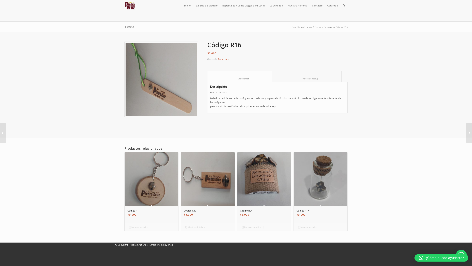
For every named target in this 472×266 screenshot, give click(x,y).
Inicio (309, 26)
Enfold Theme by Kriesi (161, 244)
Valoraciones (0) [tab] (307, 78)
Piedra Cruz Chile (139, 244)
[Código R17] (469, 133)
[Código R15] (3, 133)
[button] (441, 258)
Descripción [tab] (240, 78)
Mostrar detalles (139, 227)
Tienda (129, 27)
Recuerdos (329, 26)
